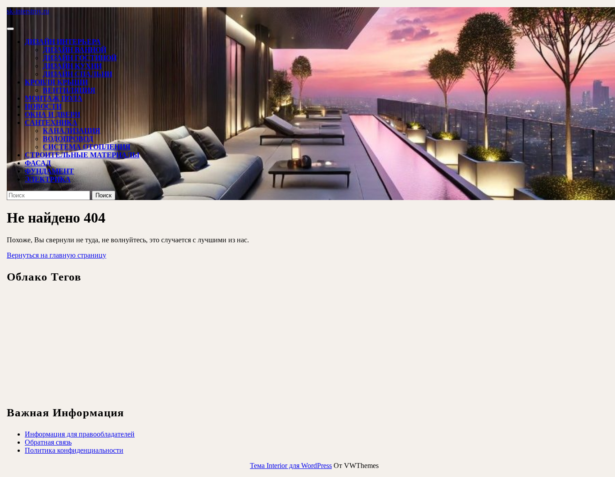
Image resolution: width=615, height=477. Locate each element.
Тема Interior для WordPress (291, 465)
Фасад (38, 163)
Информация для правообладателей (80, 434)
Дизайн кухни (72, 66)
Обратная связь (48, 442)
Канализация (71, 130)
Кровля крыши (56, 82)
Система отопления (87, 147)
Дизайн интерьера (63, 41)
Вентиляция (69, 90)
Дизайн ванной (74, 49)
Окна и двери (52, 114)
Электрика (48, 179)
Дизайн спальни (77, 74)
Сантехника (51, 122)
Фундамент (49, 171)
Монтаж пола (53, 98)
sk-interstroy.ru (28, 11)
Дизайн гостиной (80, 58)
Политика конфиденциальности (74, 450)
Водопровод (68, 139)
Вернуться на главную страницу (56, 255)
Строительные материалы (82, 155)
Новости (43, 106)
